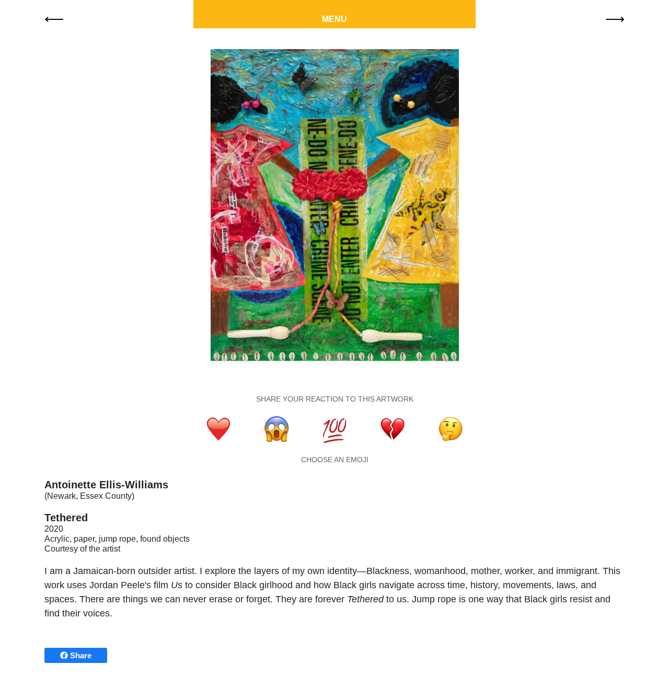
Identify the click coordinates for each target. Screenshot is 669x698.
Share (79, 655)
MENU (334, 19)
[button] (54, 18)
